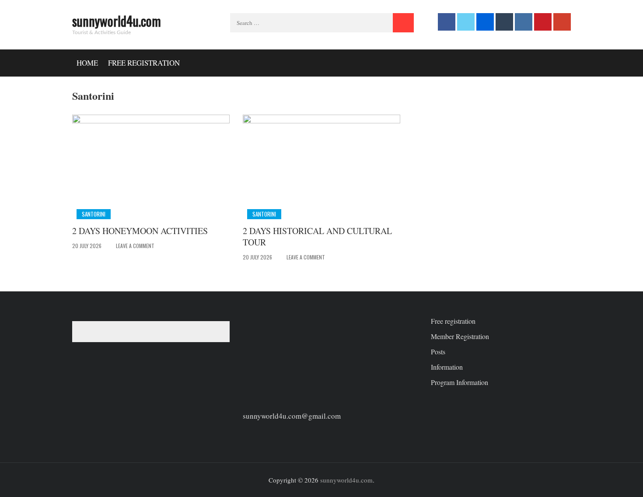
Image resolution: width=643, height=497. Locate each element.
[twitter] (466, 22)
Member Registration (460, 336)
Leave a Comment (135, 245)
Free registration (144, 63)
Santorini (93, 214)
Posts (438, 351)
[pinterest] (543, 22)
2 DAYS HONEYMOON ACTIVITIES (140, 231)
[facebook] (446, 22)
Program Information (459, 382)
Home (87, 63)
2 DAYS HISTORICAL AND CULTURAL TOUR (317, 236)
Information (447, 366)
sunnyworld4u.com (116, 21)
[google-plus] (562, 22)
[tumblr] (504, 22)
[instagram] (523, 22)
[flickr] (485, 22)
